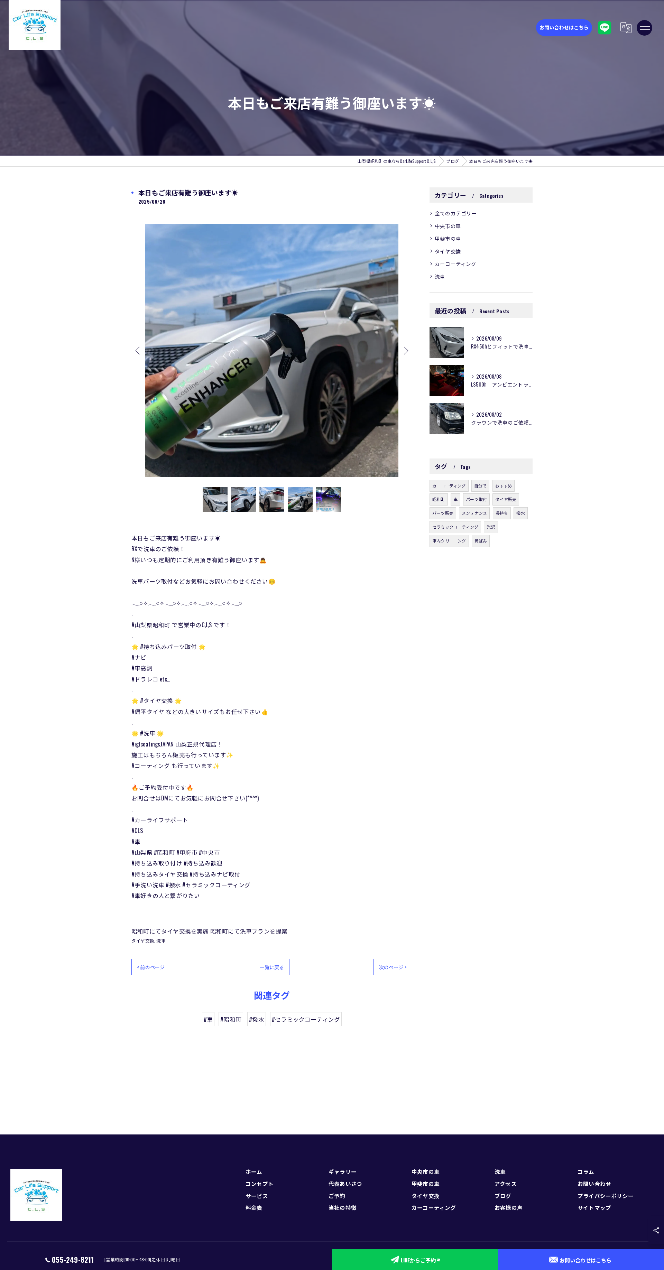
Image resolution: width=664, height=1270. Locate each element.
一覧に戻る (271, 967)
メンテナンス (474, 513)
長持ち (502, 513)
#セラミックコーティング (306, 1019)
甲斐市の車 (448, 238)
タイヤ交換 (142, 940)
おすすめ (503, 486)
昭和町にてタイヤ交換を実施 (170, 931)
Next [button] (405, 350)
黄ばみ (480, 541)
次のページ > (393, 967)
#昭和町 (230, 1019)
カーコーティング (456, 263)
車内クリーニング (449, 541)
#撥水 (256, 1019)
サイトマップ (594, 1207)
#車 (208, 1019)
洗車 (160, 940)
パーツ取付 (476, 499)
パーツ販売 (442, 513)
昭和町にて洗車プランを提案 (249, 931)
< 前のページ (151, 967)
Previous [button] (138, 350)
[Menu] (645, 27)
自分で (480, 486)
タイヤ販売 (505, 499)
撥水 (520, 513)
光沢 (491, 527)
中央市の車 (448, 226)
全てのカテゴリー (456, 213)
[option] (271, 350)
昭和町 (438, 499)
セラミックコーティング (455, 527)
